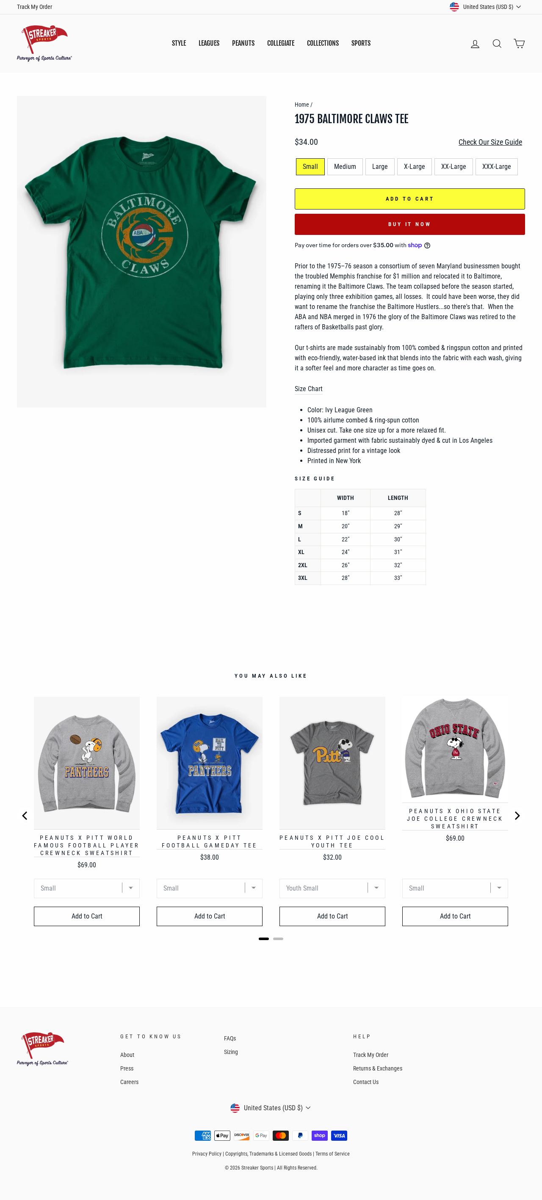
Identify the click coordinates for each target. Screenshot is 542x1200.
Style (179, 43)
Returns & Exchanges (377, 1068)
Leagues (209, 43)
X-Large (414, 167)
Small (310, 167)
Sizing (231, 1051)
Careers (129, 1082)
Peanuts (243, 43)
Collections (323, 43)
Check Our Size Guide (490, 142)
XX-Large (453, 167)
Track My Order (34, 6)
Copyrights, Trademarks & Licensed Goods (268, 1154)
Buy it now (409, 224)
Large (380, 167)
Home (302, 104)
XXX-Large (496, 167)
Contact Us (366, 1082)
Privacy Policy (206, 1154)
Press (126, 1068)
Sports (361, 43)
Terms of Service (332, 1154)
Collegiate (280, 43)
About (127, 1054)
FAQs (230, 1038)
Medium (345, 167)
